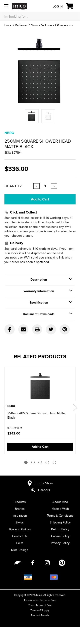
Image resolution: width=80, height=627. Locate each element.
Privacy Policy (60, 543)
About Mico (60, 502)
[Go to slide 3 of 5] (40, 462)
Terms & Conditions (60, 515)
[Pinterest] (65, 329)
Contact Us (19, 536)
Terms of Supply (40, 610)
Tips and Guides (19, 529)
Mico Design (19, 550)
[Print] (37, 329)
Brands (20, 508)
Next (74, 407)
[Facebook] (9, 329)
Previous (5, 407)
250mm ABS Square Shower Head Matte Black (36, 415)
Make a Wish (60, 508)
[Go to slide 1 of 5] (26, 462)
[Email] (23, 329)
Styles (20, 522)
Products (20, 502)
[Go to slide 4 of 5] (47, 462)
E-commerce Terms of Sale (40, 600)
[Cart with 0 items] (72, 6)
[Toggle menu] (6, 6)
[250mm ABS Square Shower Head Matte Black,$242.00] (40, 386)
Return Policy (60, 529)
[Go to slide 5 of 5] (54, 462)
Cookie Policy (60, 536)
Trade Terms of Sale (40, 605)
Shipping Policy (60, 522)
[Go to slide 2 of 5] (33, 462)
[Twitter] (51, 329)
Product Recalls (40, 615)
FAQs (19, 543)
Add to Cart (40, 446)
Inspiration (20, 515)
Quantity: (13, 185)
